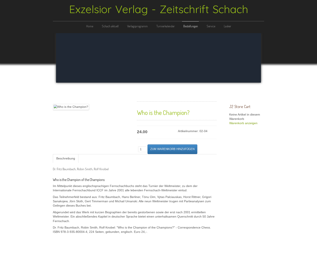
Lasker (227, 26)
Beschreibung (65, 158)
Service (211, 26)
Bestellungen (190, 26)
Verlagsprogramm (137, 26)
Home (89, 26)
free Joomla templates (158, 254)
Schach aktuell (110, 26)
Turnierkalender (165, 26)
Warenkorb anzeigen (243, 123)
